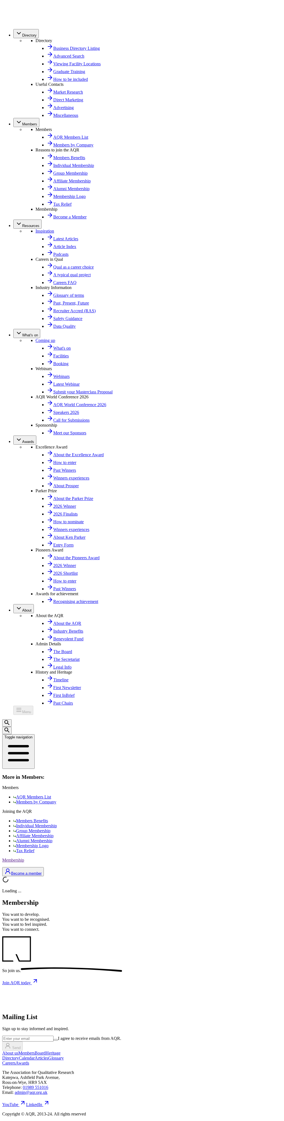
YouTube (10, 1104)
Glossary (56, 1058)
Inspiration (45, 231)
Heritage (52, 1053)
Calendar (27, 1058)
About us (10, 1053)
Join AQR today (17, 982)
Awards (22, 1063)
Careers (9, 1063)
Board (40, 1053)
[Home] (14, 22)
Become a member (26, 873)
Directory (10, 1058)
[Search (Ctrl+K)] (7, 723)
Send (16, 1048)
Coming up (45, 340)
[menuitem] (26, 33)
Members (26, 1053)
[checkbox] (56, 1040)
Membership (13, 860)
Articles (41, 1058)
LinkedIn (34, 1104)
